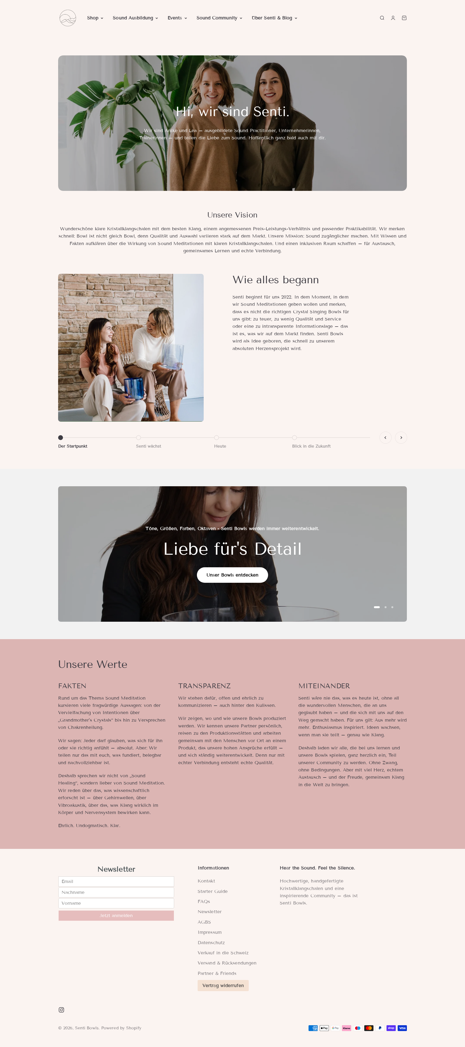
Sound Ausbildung (133, 18)
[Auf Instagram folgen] (61, 1010)
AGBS (204, 922)
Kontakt (206, 881)
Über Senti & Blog (272, 18)
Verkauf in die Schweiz (223, 953)
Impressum (210, 932)
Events (175, 18)
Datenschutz (211, 942)
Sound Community (217, 18)
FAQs (204, 901)
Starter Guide (213, 891)
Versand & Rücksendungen (227, 963)
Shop (92, 18)
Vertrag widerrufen (223, 985)
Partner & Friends (217, 973)
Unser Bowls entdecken (232, 575)
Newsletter (210, 911)
